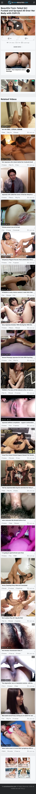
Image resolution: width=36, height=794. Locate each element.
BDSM (4, 751)
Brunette (12, 458)
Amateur (5, 165)
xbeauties (20, 2)
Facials (16, 490)
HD (10, 262)
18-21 (4, 686)
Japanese (16, 262)
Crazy (18, 458)
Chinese (9, 230)
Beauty (11, 197)
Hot (11, 425)
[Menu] (2, 2)
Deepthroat (19, 588)
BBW (15, 555)
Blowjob (16, 132)
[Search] (34, 2)
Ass (3, 230)
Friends (18, 653)
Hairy (17, 165)
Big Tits (10, 132)
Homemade (16, 230)
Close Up (12, 653)
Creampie (18, 393)
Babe (4, 132)
